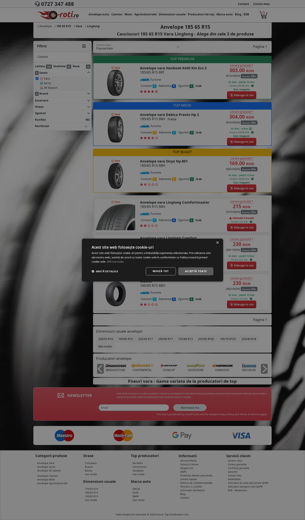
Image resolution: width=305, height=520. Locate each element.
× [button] (217, 242)
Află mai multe (115, 261)
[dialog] (152, 260)
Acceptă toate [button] (196, 271)
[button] (105, 271)
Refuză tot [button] (161, 271)
